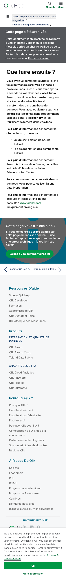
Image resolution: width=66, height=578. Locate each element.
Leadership (16, 472)
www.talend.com (30, 203)
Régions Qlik (17, 450)
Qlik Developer (18, 300)
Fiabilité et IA (17, 420)
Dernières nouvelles (21, 503)
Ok (33, 565)
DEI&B (12, 483)
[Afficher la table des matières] (7, 16)
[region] (33, 553)
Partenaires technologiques (26, 440)
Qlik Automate (18, 387)
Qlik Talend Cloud (20, 352)
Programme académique (25, 488)
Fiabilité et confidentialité (25, 415)
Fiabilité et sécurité (21, 410)
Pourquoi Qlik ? (18, 405)
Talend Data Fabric (21, 357)
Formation (15, 305)
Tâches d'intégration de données (30, 24)
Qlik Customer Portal (22, 315)
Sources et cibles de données (28, 445)
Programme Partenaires (24, 493)
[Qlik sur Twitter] (24, 527)
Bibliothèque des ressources (27, 320)
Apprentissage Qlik (21, 310)
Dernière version (39, 58)
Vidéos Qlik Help (19, 295)
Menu (61, 6)
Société (14, 467)
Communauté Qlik (35, 520)
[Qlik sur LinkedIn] (31, 527)
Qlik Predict (16, 382)
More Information (33, 573)
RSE (11, 478)
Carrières (15, 498)
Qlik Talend (16, 347)
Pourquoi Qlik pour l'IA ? (24, 425)
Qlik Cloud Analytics (21, 372)
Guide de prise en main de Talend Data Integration (34, 18)
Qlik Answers (17, 377)
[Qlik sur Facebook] (38, 527)
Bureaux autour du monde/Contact (31, 508)
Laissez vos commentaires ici (30, 254)
